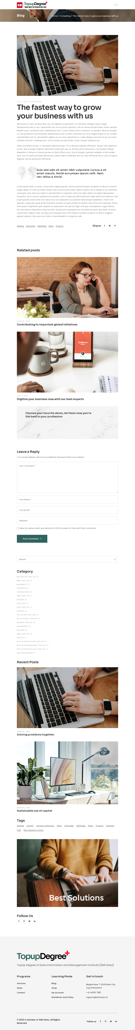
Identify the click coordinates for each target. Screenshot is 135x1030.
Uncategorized (25, 653)
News (51, 226)
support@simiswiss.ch (97, 997)
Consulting (65, 16)
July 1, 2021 (22, 102)
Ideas (59, 825)
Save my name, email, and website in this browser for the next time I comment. (57, 528)
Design (20, 600)
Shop (54, 988)
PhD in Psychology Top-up (31, 649)
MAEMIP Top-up (25, 622)
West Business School (33, 830)
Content (30, 825)
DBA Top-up (23, 596)
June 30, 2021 (23, 321)
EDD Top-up (23, 607)
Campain (21, 588)
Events (20, 611)
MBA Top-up (23, 634)
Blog (54, 983)
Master (21, 630)
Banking (20, 226)
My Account (58, 992)
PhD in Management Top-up (31, 645)
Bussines (21, 584)
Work (19, 988)
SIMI (19, 830)
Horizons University (45, 825)
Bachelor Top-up (26, 577)
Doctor (21, 603)
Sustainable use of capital (34, 810)
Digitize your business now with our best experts (50, 399)
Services (21, 983)
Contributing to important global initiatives (47, 324)
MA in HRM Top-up (26, 615)
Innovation (30, 226)
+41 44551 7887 (93, 992)
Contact (21, 992)
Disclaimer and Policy (63, 997)
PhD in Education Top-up (30, 641)
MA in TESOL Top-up (27, 619)
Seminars (110, 825)
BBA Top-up (23, 581)
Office (20, 638)
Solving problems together (35, 734)
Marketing (41, 226)
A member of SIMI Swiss (37, 1019)
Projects (59, 226)
